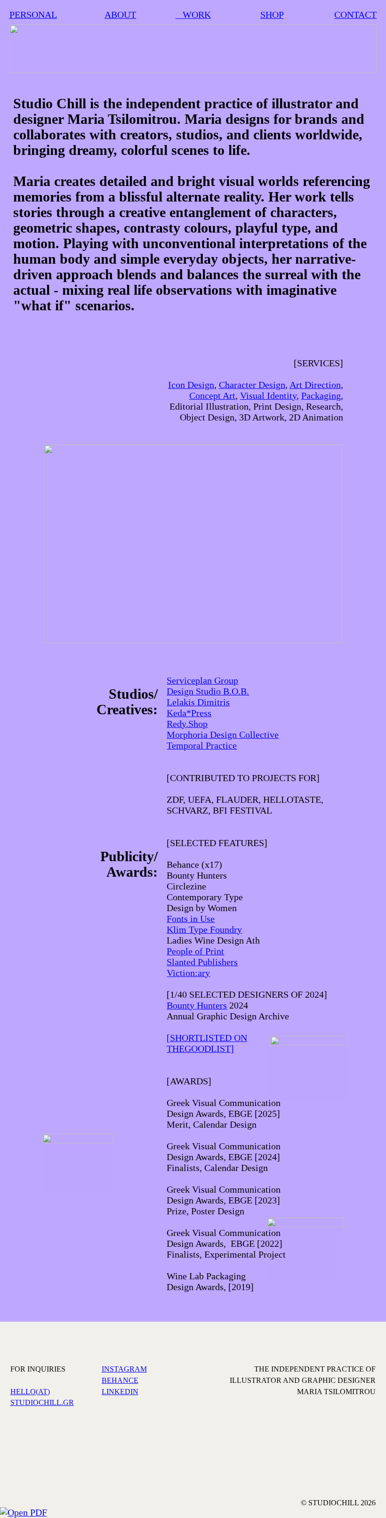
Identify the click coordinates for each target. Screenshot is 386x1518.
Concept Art (212, 395)
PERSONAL (33, 14)
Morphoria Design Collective (223, 734)
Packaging (321, 395)
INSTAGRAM (124, 1369)
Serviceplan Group (202, 680)
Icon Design (191, 385)
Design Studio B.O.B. (208, 691)
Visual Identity (268, 395)
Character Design (252, 385)
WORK (193, 14)
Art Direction (315, 385)
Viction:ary (188, 973)
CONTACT (355, 14)
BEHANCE (120, 1380)
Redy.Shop (187, 724)
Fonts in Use (191, 918)
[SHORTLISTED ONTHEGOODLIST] (207, 1043)
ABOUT (120, 14)
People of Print (195, 951)
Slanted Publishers (202, 962)
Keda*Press (189, 713)
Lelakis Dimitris (198, 702)
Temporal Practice (202, 745)
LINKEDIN (120, 1391)
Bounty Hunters (197, 1005)
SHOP (272, 14)
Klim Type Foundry (204, 929)
